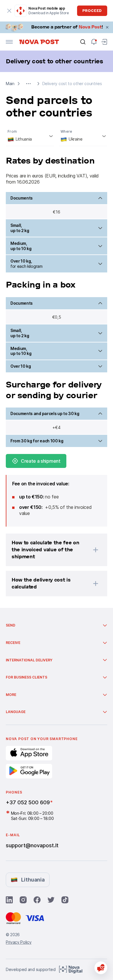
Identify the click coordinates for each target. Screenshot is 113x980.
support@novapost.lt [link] (32, 845)
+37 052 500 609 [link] (28, 802)
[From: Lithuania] (30, 136)
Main (10, 83)
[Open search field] (82, 41)
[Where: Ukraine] (83, 136)
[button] (28, 83)
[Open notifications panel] (94, 42)
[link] (56, 27)
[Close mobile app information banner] (9, 10)
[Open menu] (9, 42)
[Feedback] (100, 967)
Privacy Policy (19, 942)
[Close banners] (107, 27)
